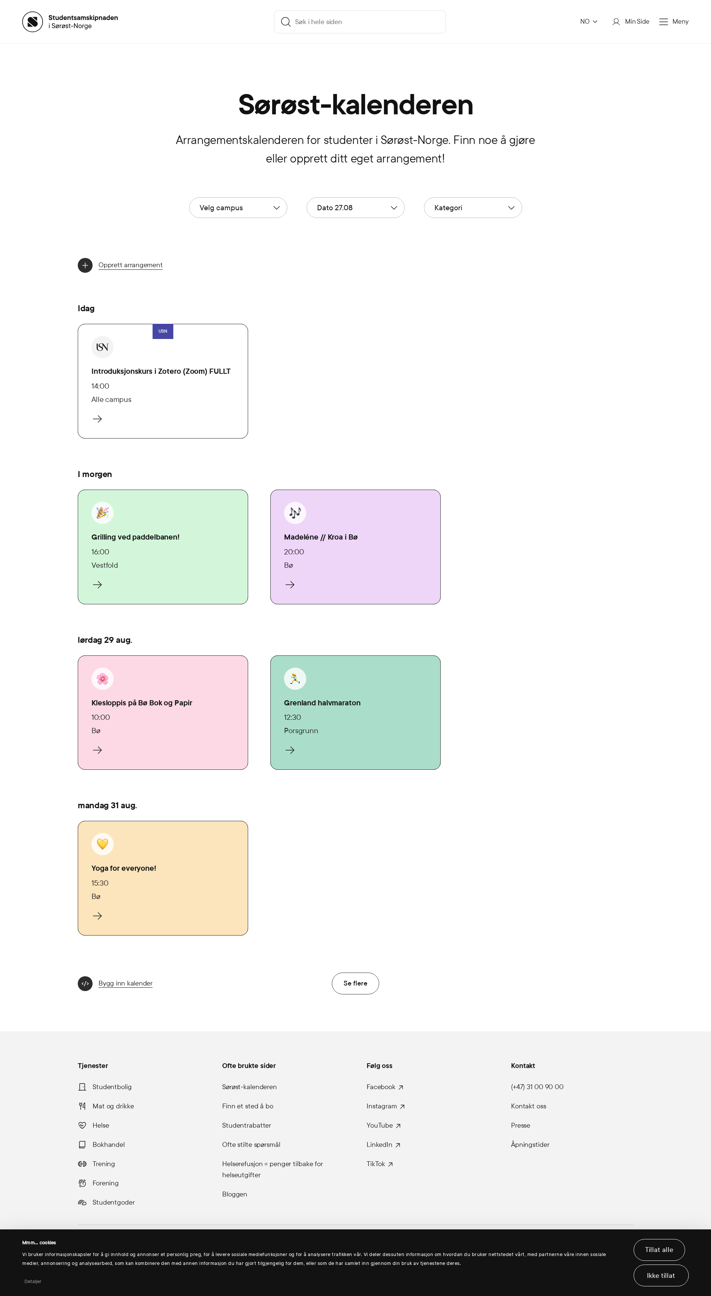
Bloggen (234, 1194)
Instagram (382, 1106)
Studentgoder (114, 1202)
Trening (104, 1164)
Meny (680, 22)
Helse (101, 1125)
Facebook (381, 1087)
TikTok (376, 1164)
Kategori (448, 207)
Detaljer (33, 1282)
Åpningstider (530, 1145)
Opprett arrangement (131, 265)
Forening (106, 1183)
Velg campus (221, 207)
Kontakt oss (528, 1106)
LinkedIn (380, 1145)
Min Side (637, 22)
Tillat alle (659, 1250)
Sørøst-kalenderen (249, 1087)
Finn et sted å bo (247, 1106)
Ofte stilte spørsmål (251, 1145)
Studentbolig (112, 1087)
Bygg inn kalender (126, 983)
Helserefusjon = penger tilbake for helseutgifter (272, 1169)
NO (585, 22)
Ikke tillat (661, 1276)
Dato (335, 207)
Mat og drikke (113, 1106)
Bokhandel (109, 1145)
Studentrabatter (246, 1125)
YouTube (380, 1125)
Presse (520, 1125)
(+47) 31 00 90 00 (537, 1087)
